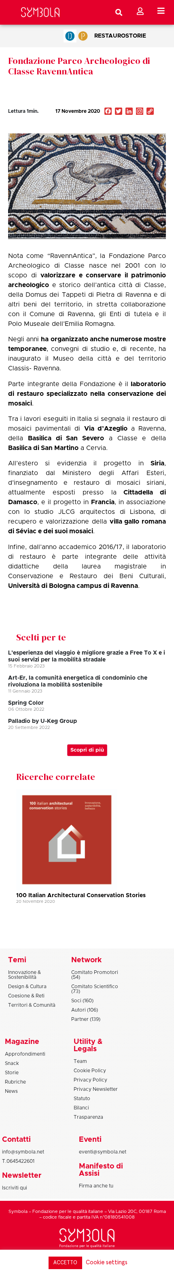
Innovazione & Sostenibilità (24, 975)
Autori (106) (84, 1010)
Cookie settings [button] (106, 1262)
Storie (135, 36)
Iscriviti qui (14, 1187)
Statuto (82, 1098)
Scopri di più (87, 750)
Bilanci (81, 1107)
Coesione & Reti (26, 995)
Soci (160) (82, 1000)
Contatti (16, 1139)
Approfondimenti (25, 1054)
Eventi (90, 1139)
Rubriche (15, 1082)
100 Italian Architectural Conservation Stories (81, 895)
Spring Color (26, 703)
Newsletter (21, 1175)
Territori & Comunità (31, 1005)
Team (80, 1061)
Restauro (109, 36)
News (11, 1091)
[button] (126, 129)
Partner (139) (85, 1019)
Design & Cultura (27, 986)
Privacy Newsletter (96, 1089)
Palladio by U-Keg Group (42, 721)
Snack (12, 1063)
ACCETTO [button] (65, 1262)
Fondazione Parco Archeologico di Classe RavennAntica (79, 66)
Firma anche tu (96, 1185)
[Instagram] (139, 112)
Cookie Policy (90, 1070)
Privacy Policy (90, 1079)
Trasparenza (88, 1117)
